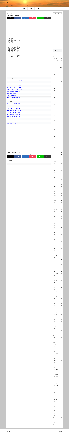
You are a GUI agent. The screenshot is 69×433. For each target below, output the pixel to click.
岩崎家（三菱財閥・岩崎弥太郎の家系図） (14, 116)
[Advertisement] (29, 28)
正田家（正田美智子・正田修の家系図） (14, 91)
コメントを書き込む (29, 163)
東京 (19, 152)
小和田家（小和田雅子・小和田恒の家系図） (14, 89)
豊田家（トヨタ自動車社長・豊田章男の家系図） (15, 118)
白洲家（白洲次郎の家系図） (12, 95)
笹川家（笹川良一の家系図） (12, 123)
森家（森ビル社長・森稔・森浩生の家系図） (14, 80)
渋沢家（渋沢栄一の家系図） (12, 93)
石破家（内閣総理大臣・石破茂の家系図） (14, 108)
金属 (16, 152)
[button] (47, 18)
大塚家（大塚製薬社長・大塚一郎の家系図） (14, 87)
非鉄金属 (9, 152)
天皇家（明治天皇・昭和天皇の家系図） (14, 103)
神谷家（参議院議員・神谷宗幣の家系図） (14, 114)
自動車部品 (13, 152)
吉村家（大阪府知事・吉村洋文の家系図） (14, 112)
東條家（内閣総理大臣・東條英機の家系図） (14, 97)
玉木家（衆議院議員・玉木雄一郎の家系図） (14, 110)
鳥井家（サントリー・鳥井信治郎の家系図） (14, 85)
